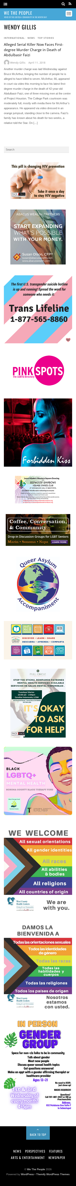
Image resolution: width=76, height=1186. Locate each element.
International (14, 38)
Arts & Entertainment (28, 1157)
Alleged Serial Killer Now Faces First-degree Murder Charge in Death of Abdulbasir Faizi (33, 49)
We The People (36, 1169)
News (31, 38)
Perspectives (35, 1151)
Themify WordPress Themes (53, 1174)
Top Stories (46, 38)
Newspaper (57, 1157)
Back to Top (38, 1135)
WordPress (27, 1174)
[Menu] (5, 4)
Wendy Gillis (17, 62)
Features (56, 1151)
